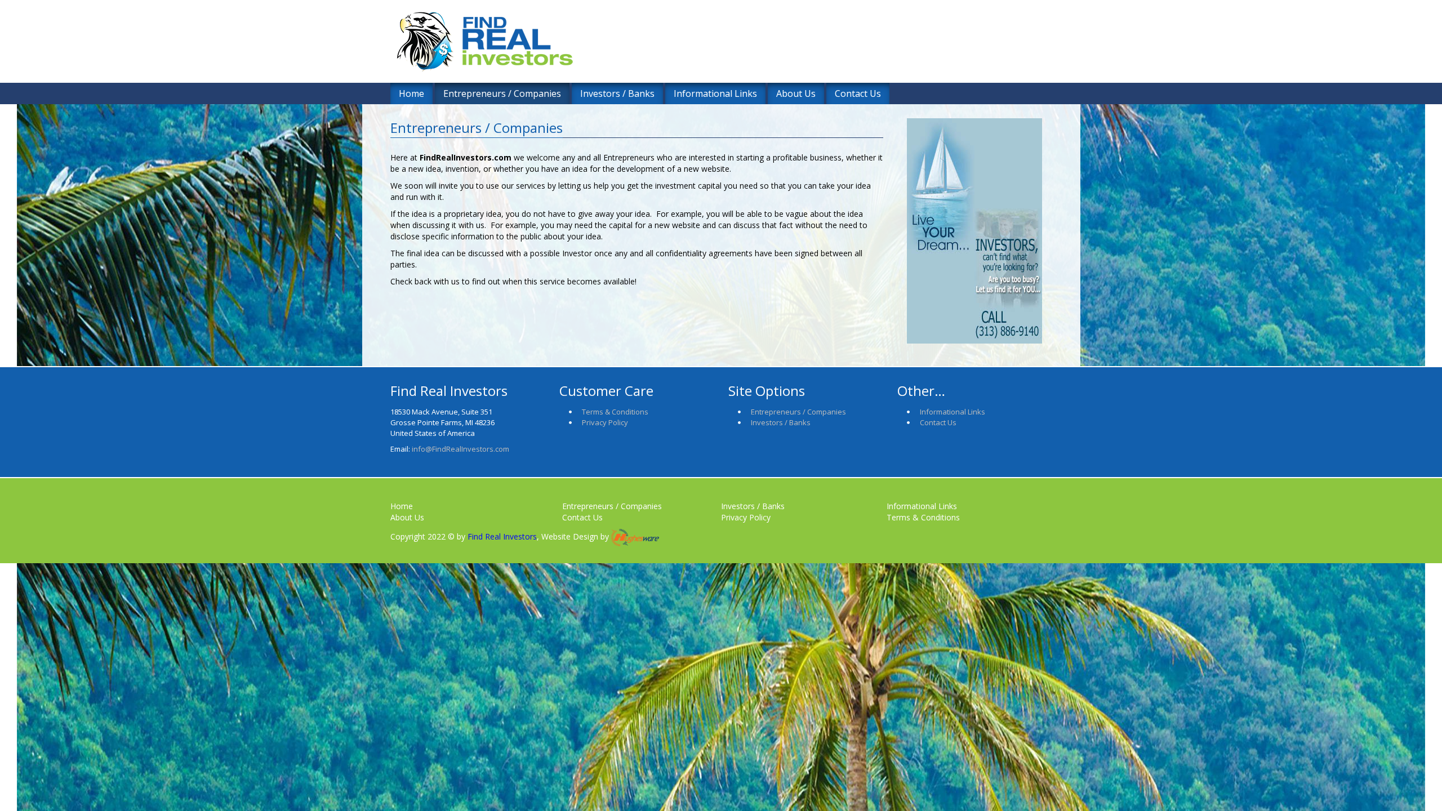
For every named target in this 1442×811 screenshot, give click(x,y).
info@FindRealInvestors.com (460, 449)
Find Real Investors (501, 536)
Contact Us (858, 93)
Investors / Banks (617, 93)
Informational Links (715, 93)
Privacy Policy (605, 422)
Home (411, 93)
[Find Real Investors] (608, 49)
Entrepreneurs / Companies (502, 93)
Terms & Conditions (615, 412)
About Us (796, 93)
